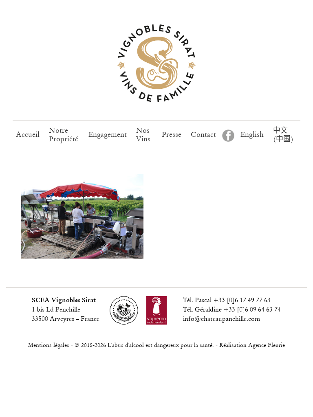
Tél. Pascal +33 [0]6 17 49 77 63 (227, 300)
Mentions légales (48, 345)
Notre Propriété (63, 135)
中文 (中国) (283, 135)
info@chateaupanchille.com (221, 319)
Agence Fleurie (266, 345)
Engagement (107, 135)
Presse (171, 135)
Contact (203, 135)
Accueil (28, 135)
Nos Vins (143, 135)
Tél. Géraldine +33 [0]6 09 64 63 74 (232, 310)
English (252, 135)
